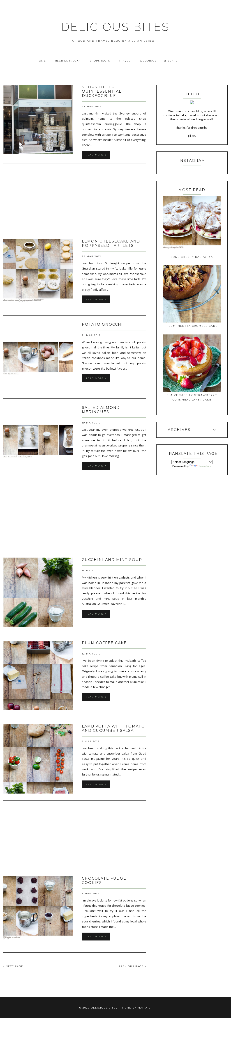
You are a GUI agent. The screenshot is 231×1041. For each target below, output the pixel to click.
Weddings (148, 60)
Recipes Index (67, 60)
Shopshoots (100, 60)
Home (41, 60)
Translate (205, 466)
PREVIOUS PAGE (132, 966)
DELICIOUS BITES (115, 27)
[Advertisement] (74, 201)
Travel (125, 60)
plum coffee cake (104, 643)
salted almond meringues (101, 409)
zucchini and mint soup (112, 560)
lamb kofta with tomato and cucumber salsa (113, 728)
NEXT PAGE (14, 966)
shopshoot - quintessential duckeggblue (101, 91)
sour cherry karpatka (192, 257)
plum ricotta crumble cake (191, 325)
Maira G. (145, 1007)
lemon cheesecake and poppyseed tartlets (111, 243)
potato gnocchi (102, 324)
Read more (95, 154)
